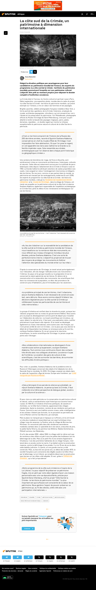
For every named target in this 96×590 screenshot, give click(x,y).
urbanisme (45, 500)
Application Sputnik (45, 571)
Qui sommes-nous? (8, 568)
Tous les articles (28, 79)
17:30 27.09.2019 (25, 32)
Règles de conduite (31, 571)
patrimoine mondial (47, 497)
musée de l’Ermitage (41, 182)
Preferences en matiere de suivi (62, 571)
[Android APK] (7, 578)
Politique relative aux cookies (67, 568)
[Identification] (82, 14)
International (24, 497)
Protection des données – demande (12, 571)
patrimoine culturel (59, 497)
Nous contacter (32, 568)
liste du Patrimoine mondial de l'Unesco (31, 500)
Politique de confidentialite (48, 568)
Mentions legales (21, 568)
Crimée (38, 497)
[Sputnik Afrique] (9, 16)
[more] (6, 33)
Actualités (31, 497)
